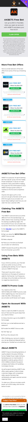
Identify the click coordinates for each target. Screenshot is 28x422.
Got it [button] (5, 419)
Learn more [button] (19, 415)
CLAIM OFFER (14, 34)
